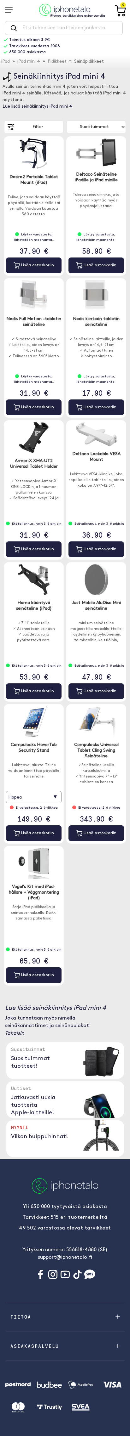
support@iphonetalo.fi (65, 1257)
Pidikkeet (57, 61)
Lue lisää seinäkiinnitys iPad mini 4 (37, 106)
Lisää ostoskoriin (37, 265)
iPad (5, 61)
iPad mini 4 (28, 61)
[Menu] (11, 10)
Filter (37, 127)
